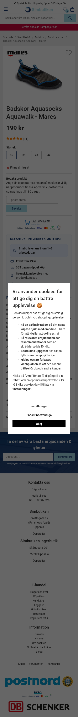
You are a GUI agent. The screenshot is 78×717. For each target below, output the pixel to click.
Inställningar (39, 406)
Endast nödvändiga (39, 415)
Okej (39, 424)
